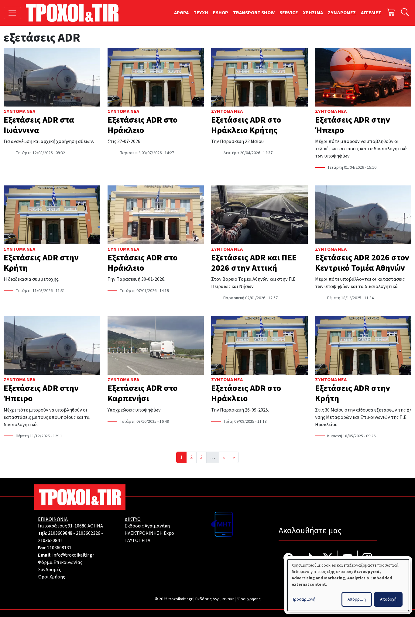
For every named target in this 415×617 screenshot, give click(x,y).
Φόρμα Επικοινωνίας (60, 562)
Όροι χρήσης (249, 599)
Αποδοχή (388, 599)
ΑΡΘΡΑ (181, 12)
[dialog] (348, 585)
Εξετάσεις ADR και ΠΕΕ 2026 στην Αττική (254, 263)
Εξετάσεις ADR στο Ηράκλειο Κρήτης (246, 125)
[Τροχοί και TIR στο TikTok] (308, 559)
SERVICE (289, 12)
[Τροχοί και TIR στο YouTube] (348, 559)
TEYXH (201, 12)
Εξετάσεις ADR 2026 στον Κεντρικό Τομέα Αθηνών (362, 263)
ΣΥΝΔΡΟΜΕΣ (342, 12)
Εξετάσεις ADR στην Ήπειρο (352, 125)
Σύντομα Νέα (19, 111)
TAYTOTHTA (137, 540)
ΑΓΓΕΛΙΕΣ (371, 12)
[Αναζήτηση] (405, 13)
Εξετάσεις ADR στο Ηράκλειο (142, 125)
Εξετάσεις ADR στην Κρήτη (41, 263)
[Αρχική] (74, 13)
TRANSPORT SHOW (254, 12)
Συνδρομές (49, 569)
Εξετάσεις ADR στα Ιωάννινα (39, 125)
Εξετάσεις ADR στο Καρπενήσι (142, 393)
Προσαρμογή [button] (303, 599)
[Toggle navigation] (12, 13)
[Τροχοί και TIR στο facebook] (288, 559)
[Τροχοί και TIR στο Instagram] (367, 559)
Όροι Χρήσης (51, 577)
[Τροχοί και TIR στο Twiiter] (328, 559)
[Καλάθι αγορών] (391, 13)
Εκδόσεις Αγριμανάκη (147, 526)
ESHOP (220, 12)
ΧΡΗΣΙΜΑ (313, 12)
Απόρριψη (357, 599)
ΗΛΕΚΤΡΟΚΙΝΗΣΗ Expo (149, 533)
